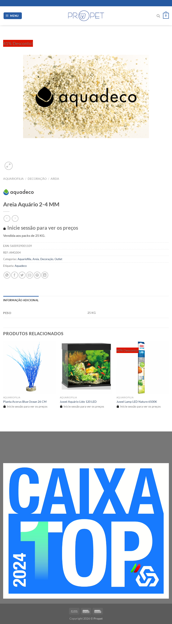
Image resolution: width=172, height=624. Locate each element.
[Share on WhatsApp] (7, 275)
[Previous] (5, 424)
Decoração (37, 178)
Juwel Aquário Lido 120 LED (78, 401)
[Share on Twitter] (22, 275)
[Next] (19, 163)
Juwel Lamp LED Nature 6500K (136, 401)
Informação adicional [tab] (21, 300)
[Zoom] (9, 166)
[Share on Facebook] (14, 275)
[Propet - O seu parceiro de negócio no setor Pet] (86, 16)
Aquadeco (21, 265)
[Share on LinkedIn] (44, 275)
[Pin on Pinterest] (37, 275)
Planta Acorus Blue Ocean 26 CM (25, 401)
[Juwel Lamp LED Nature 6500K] (142, 367)
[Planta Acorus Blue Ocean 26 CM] (29, 367)
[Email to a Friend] (29, 275)
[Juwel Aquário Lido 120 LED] (86, 367)
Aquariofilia (13, 178)
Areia (55, 178)
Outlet (58, 259)
